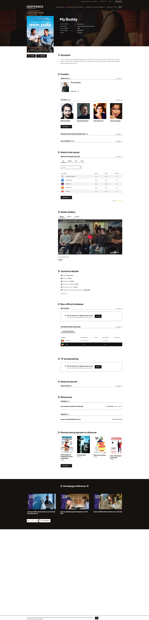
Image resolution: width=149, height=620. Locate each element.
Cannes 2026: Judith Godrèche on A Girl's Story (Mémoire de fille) (106, 512)
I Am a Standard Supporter (115, 456)
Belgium (68, 340)
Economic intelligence (99, 7)
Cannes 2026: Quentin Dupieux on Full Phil (40, 512)
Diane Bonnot (98, 121)
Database (88, 7)
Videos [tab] (62, 216)
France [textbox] (63, 167)
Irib (84, 344)
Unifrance (109, 7)
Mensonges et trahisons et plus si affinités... (67, 456)
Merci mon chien (100, 455)
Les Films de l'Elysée (84, 340)
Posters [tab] (77, 216)
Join (116, 7)
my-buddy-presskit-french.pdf (72, 406)
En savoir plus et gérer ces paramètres (35, 618)
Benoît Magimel (82, 121)
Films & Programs (60, 7)
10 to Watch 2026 (103, 1)
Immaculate (81, 455)
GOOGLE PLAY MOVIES (70, 176)
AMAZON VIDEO (69, 180)
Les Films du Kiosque (81, 26)
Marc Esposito (80, 24)
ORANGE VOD (68, 187)
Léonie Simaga (115, 121)
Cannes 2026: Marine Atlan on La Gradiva (74, 512)
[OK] (97, 618)
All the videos (45, 520)
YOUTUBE (67, 191)
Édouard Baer (65, 121)
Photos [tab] (69, 216)
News (68, 7)
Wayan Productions (91, 26)
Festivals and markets (78, 7)
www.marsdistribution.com (71, 419)
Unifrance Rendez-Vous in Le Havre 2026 (89, 1)
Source (114, 200)
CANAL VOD (68, 183)
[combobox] (71, 167)
